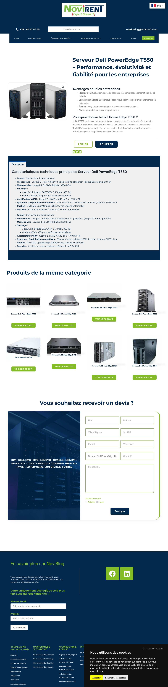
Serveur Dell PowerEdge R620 (63, 314)
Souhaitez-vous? (93, 498)
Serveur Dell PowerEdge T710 (144, 366)
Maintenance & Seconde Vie (41, 648)
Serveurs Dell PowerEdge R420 (104, 308)
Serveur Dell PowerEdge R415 (64, 355)
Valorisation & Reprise (68, 648)
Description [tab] (18, 164)
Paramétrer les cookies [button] (115, 678)
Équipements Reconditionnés (19, 648)
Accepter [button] (96, 678)
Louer (101, 502)
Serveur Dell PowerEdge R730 (23, 314)
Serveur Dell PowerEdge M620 (104, 366)
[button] (63, 87)
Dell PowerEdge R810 (23, 357)
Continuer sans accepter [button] (153, 648)
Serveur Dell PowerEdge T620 (144, 314)
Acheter (91, 502)
